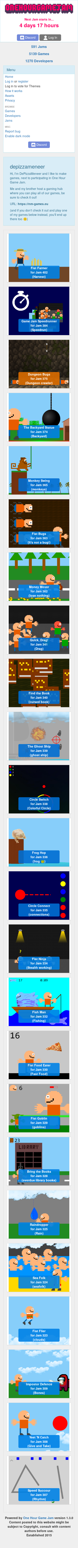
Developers (13, 115)
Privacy (10, 100)
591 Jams (39, 46)
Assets (9, 95)
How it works (13, 91)
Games (10, 111)
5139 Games (39, 53)
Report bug (12, 131)
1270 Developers (39, 60)
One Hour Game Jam (38, 1518)
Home (9, 76)
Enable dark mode (17, 136)
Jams (8, 120)
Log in (9, 81)
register (23, 81)
